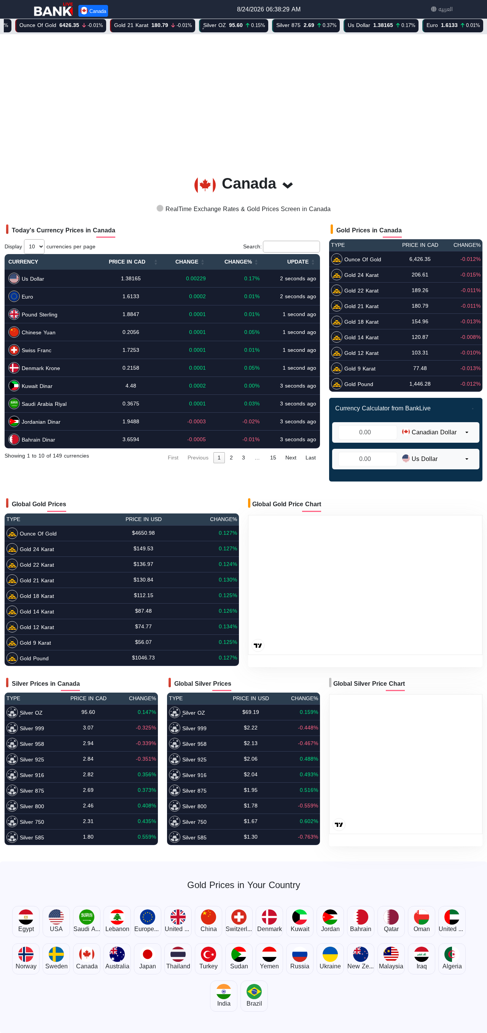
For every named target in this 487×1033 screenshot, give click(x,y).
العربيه (444, 9)
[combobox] (435, 432)
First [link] (173, 458)
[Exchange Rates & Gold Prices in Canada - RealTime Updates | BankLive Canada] (54, 9)
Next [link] (290, 458)
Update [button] (298, 262)
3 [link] (243, 458)
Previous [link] (198, 458)
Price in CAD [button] (127, 262)
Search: (252, 247)
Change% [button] (238, 262)
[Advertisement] (243, 100)
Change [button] (186, 262)
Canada (97, 11)
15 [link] (273, 458)
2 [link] (231, 458)
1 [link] (219, 458)
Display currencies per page (50, 247)
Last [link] (311, 458)
